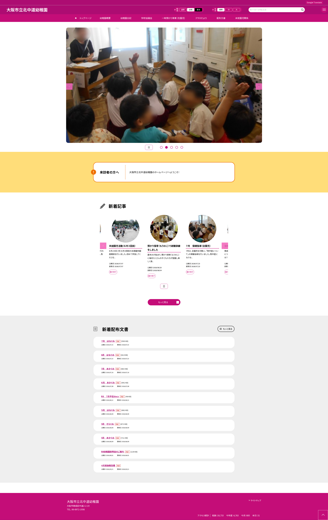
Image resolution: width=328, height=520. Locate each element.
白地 (190, 9)
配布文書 (221, 18)
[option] (164, 85)
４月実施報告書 (108, 465)
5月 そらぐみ (107, 423)
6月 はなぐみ (108, 354)
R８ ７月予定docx (110, 396)
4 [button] (176, 147)
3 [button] (171, 147)
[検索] (302, 9)
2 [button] (166, 147)
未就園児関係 (241, 18)
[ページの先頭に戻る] (323, 515)
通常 (183, 9)
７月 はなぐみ (108, 341)
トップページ (85, 18)
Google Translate (314, 2)
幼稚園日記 (125, 18)
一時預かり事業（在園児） (173, 18)
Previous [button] (69, 86)
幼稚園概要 (105, 18)
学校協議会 (146, 18)
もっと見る (163, 302)
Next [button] (259, 86)
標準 (221, 9)
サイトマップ (255, 500)
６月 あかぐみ (108, 382)
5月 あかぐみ (108, 437)
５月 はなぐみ (108, 410)
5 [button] (182, 147)
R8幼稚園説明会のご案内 (112, 451)
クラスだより (201, 18)
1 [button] (161, 147)
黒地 (198, 9)
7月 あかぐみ (108, 368)
